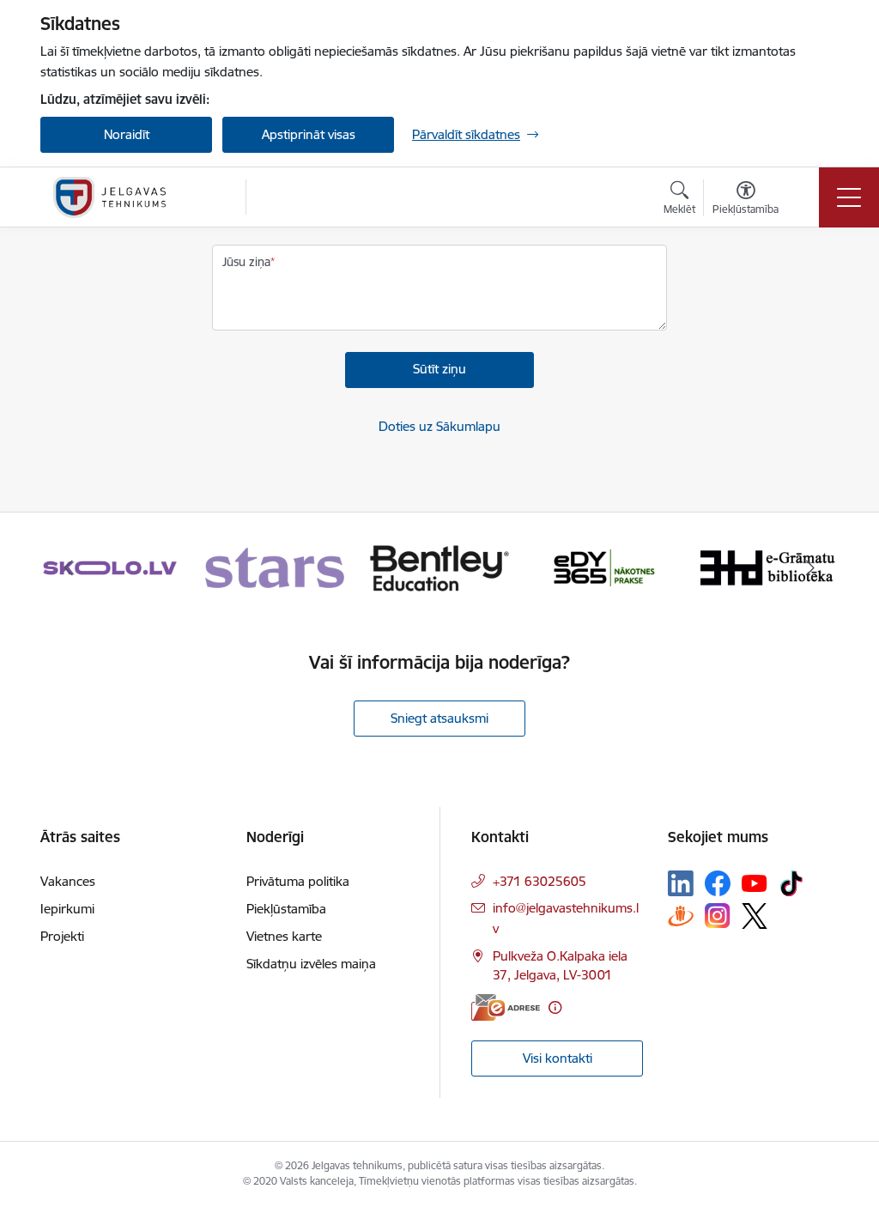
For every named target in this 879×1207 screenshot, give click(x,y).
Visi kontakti (557, 1058)
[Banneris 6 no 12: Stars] (274, 567)
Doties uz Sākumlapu (439, 426)
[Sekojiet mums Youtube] (754, 882)
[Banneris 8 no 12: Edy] (604, 567)
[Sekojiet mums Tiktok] (791, 883)
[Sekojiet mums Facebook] (717, 883)
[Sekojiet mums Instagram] (717, 915)
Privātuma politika (297, 881)
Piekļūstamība (286, 909)
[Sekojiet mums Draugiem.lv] (681, 915)
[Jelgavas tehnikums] (109, 197)
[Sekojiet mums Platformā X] (754, 916)
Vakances (67, 881)
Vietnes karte (284, 936)
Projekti (62, 936)
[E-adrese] (505, 1007)
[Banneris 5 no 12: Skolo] (109, 567)
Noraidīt (126, 134)
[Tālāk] (810, 568)
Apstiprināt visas (308, 134)
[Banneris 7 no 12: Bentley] (439, 567)
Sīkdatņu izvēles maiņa (311, 963)
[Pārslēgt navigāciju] (849, 197)
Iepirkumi (67, 909)
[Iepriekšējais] (68, 568)
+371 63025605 (539, 881)
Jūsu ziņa (246, 262)
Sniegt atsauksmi (439, 718)
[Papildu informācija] (555, 1007)
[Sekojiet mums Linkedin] (681, 883)
